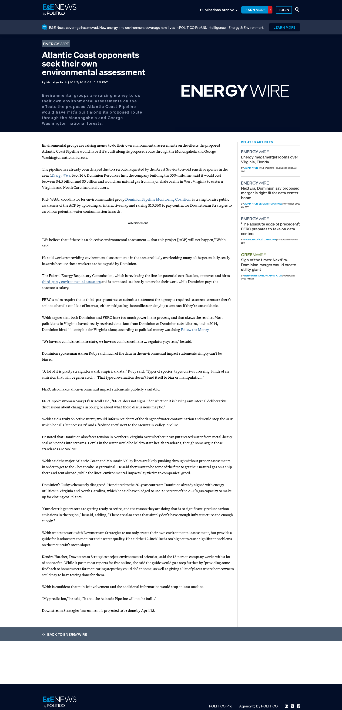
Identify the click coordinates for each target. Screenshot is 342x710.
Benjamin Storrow (270, 203)
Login (284, 9)
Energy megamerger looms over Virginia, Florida (269, 159)
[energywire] (255, 152)
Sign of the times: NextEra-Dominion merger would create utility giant (268, 264)
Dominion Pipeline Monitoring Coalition (157, 199)
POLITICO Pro (220, 706)
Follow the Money (194, 329)
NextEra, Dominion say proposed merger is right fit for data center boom (270, 192)
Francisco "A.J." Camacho (260, 239)
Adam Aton (251, 167)
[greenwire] (254, 254)
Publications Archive (217, 9)
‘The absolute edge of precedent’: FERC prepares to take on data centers (270, 228)
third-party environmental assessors (71, 281)
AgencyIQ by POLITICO (258, 706)
